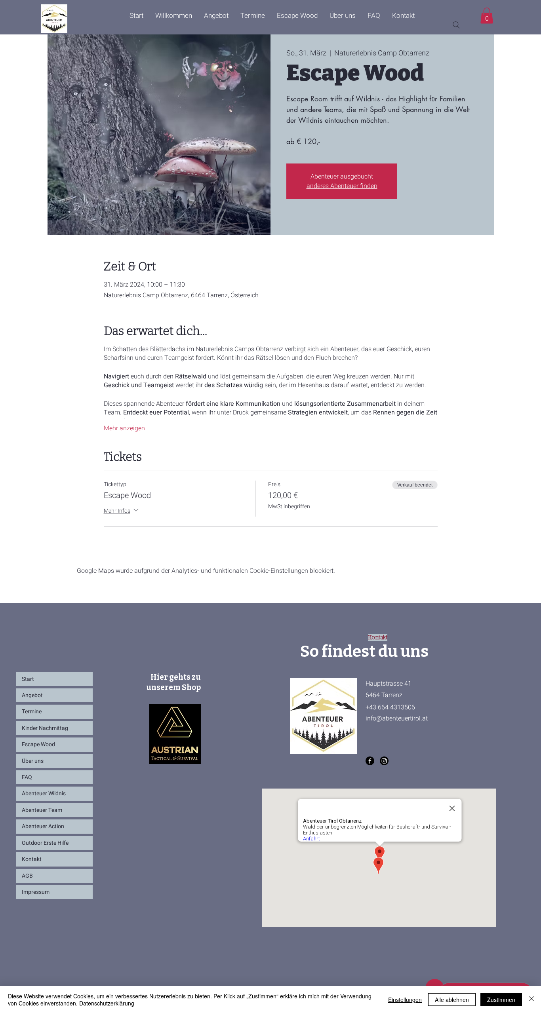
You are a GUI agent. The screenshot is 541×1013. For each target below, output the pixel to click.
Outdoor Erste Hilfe (45, 843)
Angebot (32, 695)
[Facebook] (370, 760)
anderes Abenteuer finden (342, 186)
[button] (403, 16)
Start (28, 679)
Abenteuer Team (42, 810)
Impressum (36, 892)
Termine (32, 711)
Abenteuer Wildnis (44, 793)
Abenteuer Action (43, 826)
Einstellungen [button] (405, 999)
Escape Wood (38, 744)
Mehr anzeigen (124, 428)
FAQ (27, 777)
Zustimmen (501, 999)
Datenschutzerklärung (106, 1003)
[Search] (456, 25)
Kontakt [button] (32, 859)
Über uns (33, 761)
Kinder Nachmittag (45, 728)
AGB (27, 876)
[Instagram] (384, 760)
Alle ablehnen (452, 999)
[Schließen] (531, 999)
